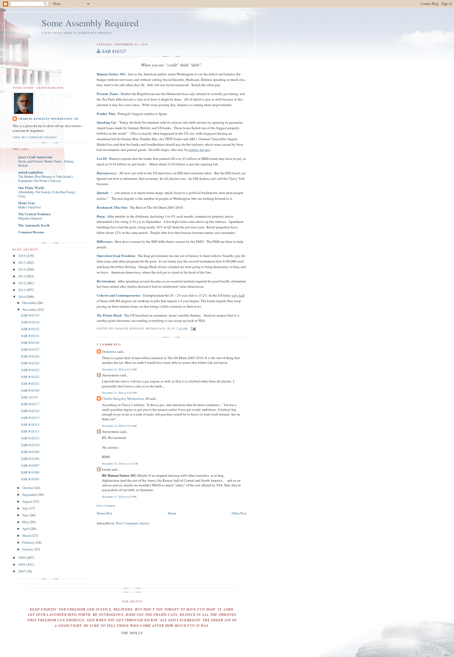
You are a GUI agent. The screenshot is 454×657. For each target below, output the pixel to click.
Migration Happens (30, 218)
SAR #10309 (30, 451)
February (29, 542)
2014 (22, 269)
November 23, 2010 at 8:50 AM (119, 393)
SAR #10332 (30, 329)
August (27, 501)
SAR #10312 (30, 438)
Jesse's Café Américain (35, 156)
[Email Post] (193, 328)
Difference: (105, 241)
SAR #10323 (30, 369)
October (28, 487)
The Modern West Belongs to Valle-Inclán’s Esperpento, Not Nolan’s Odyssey (45, 178)
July (25, 508)
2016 (22, 255)
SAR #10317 (30, 404)
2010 (22, 296)
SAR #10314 (30, 424)
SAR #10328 (30, 342)
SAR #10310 (30, 445)
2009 (22, 557)
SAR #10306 (30, 472)
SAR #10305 (30, 479)
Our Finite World (31, 187)
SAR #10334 (30, 322)
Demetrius (109, 351)
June (26, 515)
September (30, 494)
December (29, 302)
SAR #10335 (30, 315)
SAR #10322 (30, 376)
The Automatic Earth (34, 225)
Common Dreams (31, 231)
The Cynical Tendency (34, 213)
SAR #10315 (30, 417)
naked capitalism (30, 172)
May (26, 521)
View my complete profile (35, 137)
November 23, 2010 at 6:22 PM (119, 496)
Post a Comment (106, 505)
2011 (22, 289)
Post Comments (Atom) (132, 523)
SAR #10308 (30, 458)
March (27, 535)
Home (172, 513)
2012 (22, 283)
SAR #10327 (114, 51)
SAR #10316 (30, 410)
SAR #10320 (30, 390)
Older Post (239, 513)
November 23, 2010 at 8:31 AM (119, 369)
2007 (22, 571)
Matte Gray (26, 202)
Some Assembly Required (90, 23)
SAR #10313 (30, 431)
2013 (22, 276)
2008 (22, 564)
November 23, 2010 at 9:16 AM (119, 426)
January (28, 549)
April (26, 528)
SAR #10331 (30, 335)
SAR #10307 (30, 465)
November (30, 309)
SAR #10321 (30, 383)
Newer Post (104, 513)
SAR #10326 (30, 356)
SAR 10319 (29, 397)
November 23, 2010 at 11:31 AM (120, 463)
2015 (22, 262)
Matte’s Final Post (29, 207)
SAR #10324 (30, 363)
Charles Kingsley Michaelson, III (125, 398)
